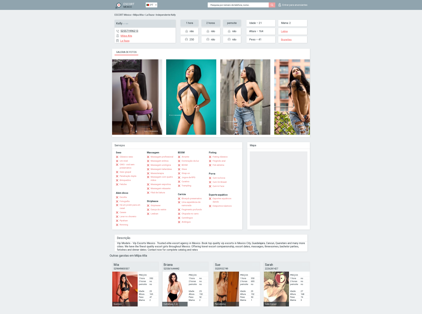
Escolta (123, 197)
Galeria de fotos (126, 52)
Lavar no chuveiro (128, 216)
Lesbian (154, 213)
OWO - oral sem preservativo (127, 166)
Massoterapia (157, 173)
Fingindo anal (219, 161)
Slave (184, 169)
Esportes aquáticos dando (222, 200)
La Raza (150, 15)
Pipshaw (124, 220)
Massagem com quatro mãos (162, 178)
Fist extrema (218, 165)
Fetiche (123, 184)
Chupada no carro (190, 213)
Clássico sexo (126, 157)
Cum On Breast (220, 182)
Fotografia (125, 201)
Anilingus (186, 222)
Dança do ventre (158, 209)
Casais (123, 212)
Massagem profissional (162, 157)
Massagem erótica (159, 161)
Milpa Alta (138, 15)
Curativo (185, 181)
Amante (185, 157)
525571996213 (129, 30)
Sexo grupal (125, 172)
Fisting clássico (220, 157)
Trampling (186, 185)
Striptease (155, 205)
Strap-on (186, 173)
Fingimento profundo (192, 209)
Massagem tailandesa (161, 169)
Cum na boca (219, 178)
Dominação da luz (190, 161)
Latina (284, 31)
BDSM (185, 165)
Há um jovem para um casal (130, 206)
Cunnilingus (187, 218)
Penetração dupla (128, 176)
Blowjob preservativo (192, 198)
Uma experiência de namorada (191, 204)
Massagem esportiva (161, 184)
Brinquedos (125, 180)
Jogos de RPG (188, 177)
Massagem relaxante (160, 188)
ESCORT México (123, 15)
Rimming (124, 224)
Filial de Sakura (158, 192)
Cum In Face (218, 186)
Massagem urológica (161, 165)
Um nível (124, 161)
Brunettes (286, 39)
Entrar (294, 5)
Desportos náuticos (222, 206)
